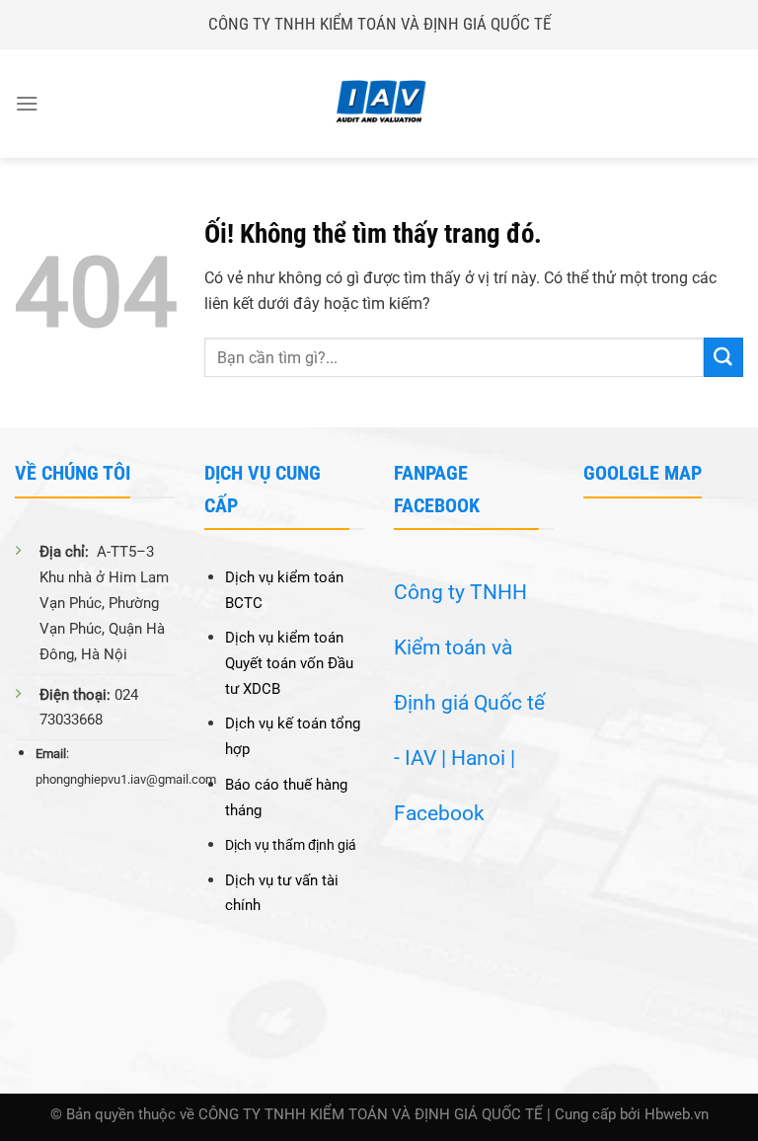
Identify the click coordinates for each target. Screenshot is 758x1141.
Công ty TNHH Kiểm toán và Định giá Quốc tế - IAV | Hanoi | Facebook (469, 703)
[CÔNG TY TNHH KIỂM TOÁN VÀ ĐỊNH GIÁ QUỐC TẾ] (379, 103)
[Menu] (27, 103)
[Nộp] (723, 357)
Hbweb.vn (676, 1114)
